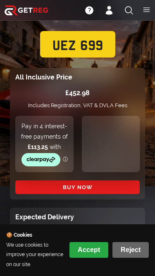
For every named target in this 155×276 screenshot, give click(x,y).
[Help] (89, 11)
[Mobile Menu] (146, 10)
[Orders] (109, 11)
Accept (89, 249)
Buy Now (78, 187)
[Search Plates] (129, 11)
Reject (131, 249)
